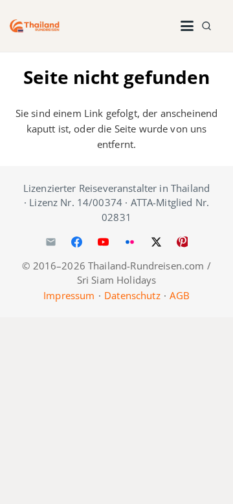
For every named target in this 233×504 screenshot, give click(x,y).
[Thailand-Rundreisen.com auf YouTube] (104, 242)
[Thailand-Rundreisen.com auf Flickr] (129, 242)
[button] (187, 25)
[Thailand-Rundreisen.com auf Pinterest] (183, 242)
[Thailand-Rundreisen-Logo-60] (35, 25)
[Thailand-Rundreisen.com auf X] (156, 242)
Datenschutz (132, 295)
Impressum (68, 295)
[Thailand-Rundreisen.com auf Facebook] (77, 242)
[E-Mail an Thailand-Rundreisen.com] (50, 242)
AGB (179, 295)
